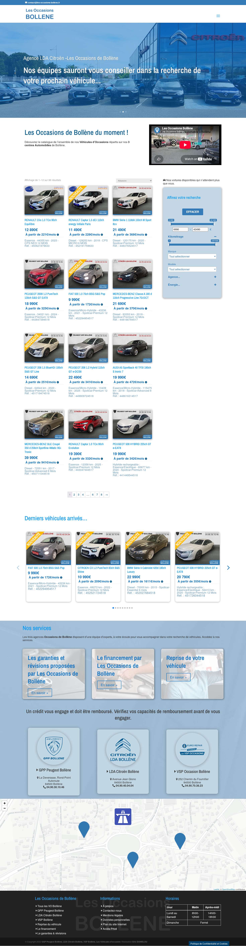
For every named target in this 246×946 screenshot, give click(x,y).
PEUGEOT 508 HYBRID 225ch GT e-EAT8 (197, 570)
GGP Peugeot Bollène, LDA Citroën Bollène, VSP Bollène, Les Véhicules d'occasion (81, 941)
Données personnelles (116, 920)
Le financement (46, 929)
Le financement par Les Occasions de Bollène (123, 677)
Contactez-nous (112, 910)
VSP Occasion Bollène (193, 771)
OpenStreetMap (228, 889)
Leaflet (216, 889)
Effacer (192, 212)
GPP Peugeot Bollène (54, 770)
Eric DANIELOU (139, 941)
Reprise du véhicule (49, 924)
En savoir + (39, 692)
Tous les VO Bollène (49, 906)
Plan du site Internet (114, 924)
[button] (228, 567)
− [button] (5, 808)
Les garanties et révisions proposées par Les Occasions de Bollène (54, 681)
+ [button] (5, 803)
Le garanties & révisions (51, 933)
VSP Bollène (45, 920)
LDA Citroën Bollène (123, 771)
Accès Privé (110, 929)
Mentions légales (113, 915)
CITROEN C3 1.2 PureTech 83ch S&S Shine (99, 570)
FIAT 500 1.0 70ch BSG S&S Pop (46, 568)
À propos (108, 906)
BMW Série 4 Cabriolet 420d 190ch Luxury (146, 570)
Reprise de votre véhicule (192, 673)
